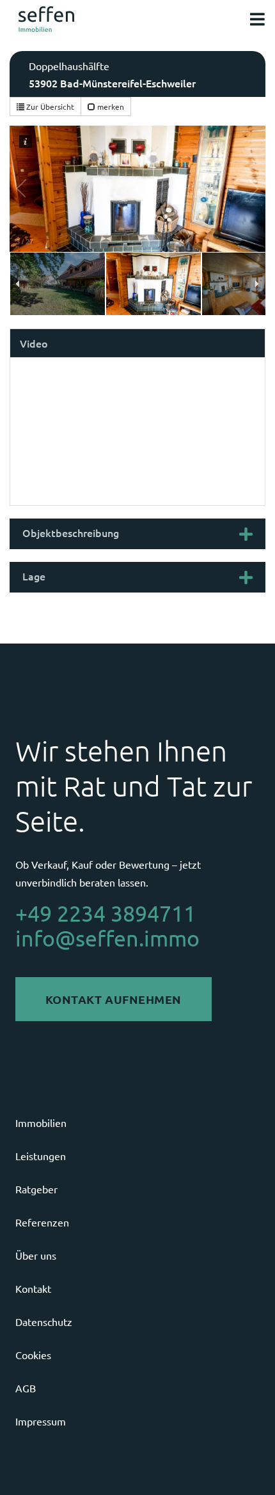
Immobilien (41, 1122)
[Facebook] (217, 1468)
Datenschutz (43, 1321)
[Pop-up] (257, 19)
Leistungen (40, 1155)
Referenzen (42, 1222)
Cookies (33, 1354)
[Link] (46, 19)
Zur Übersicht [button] (49, 106)
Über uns (35, 1255)
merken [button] (109, 106)
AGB (25, 1387)
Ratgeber (36, 1188)
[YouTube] (247, 1468)
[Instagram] (187, 1468)
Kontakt (33, 1288)
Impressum (40, 1421)
